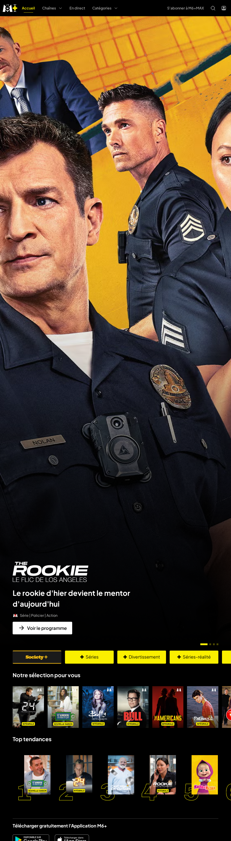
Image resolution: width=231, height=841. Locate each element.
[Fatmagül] (202, 707)
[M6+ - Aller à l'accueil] (10, 7)
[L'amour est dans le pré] (63, 707)
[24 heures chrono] (28, 707)
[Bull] (133, 707)
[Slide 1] (204, 644)
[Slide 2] (210, 644)
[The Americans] (168, 707)
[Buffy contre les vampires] (98, 707)
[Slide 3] (214, 644)
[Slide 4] (217, 644)
